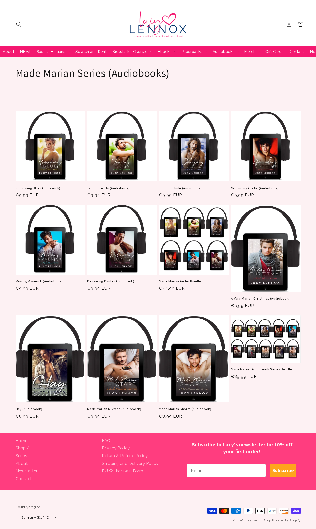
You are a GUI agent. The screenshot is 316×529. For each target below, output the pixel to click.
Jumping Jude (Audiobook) (180, 188)
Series (21, 455)
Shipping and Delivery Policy (130, 463)
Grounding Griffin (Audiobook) (255, 188)
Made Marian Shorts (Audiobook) (185, 409)
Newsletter (27, 470)
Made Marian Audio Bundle (180, 281)
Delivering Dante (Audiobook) (110, 281)
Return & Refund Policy (125, 455)
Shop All (24, 447)
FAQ (106, 440)
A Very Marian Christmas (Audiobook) (260, 298)
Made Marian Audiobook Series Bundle (261, 369)
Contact (24, 478)
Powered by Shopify (286, 520)
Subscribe (283, 470)
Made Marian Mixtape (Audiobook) (114, 409)
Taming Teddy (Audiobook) (108, 188)
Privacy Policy (116, 447)
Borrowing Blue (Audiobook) (38, 188)
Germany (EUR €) (35, 517)
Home (22, 440)
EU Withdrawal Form (122, 470)
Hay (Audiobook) (29, 409)
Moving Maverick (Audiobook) (39, 281)
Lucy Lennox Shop (258, 520)
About (22, 463)
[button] (18, 24)
